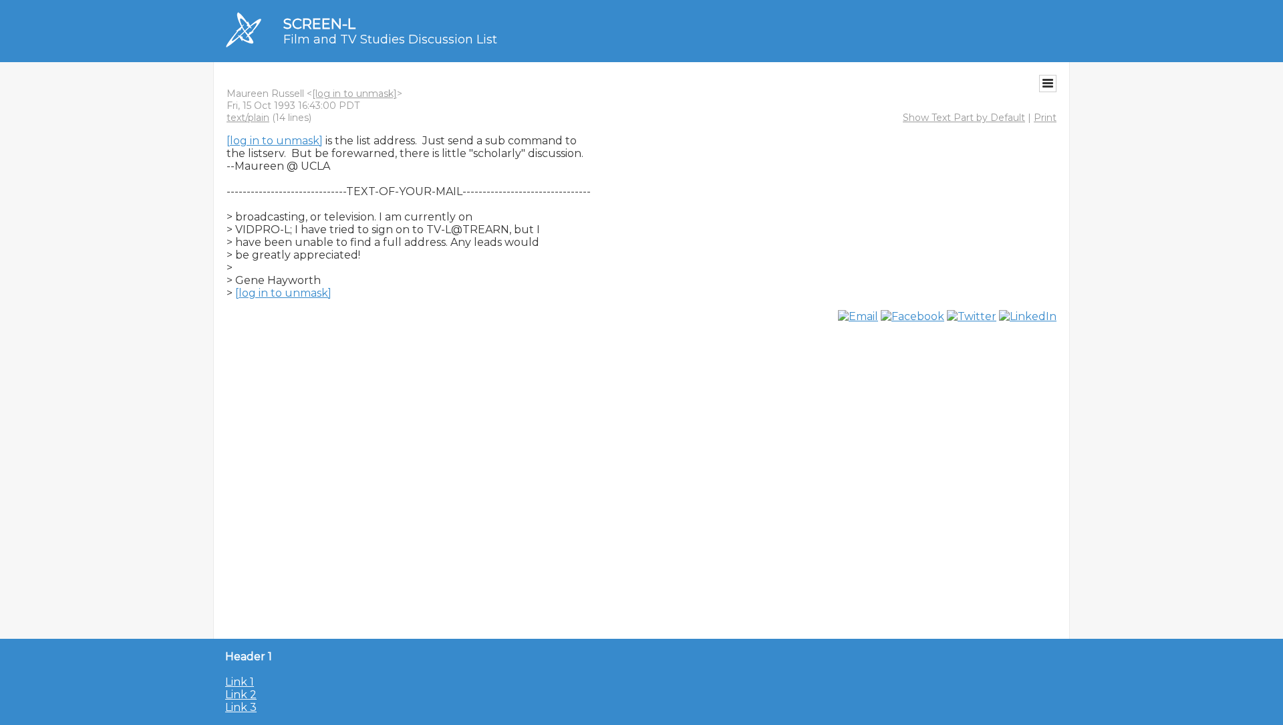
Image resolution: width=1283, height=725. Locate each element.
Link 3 (241, 707)
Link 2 (241, 694)
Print (1045, 118)
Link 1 (239, 682)
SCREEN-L (319, 23)
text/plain (248, 118)
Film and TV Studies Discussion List (390, 39)
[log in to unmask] (354, 94)
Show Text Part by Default (964, 118)
